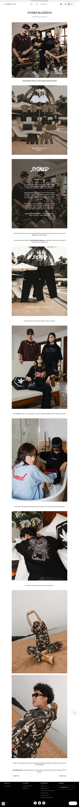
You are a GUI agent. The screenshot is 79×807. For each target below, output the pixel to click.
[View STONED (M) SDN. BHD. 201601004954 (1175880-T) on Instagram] (43, 803)
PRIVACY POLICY (45, 788)
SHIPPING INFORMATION (47, 797)
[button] (75, 712)
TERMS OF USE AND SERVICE (48, 790)
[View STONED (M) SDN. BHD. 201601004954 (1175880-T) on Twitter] (39, 803)
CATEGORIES (43, 4)
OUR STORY (7, 786)
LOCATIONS (25, 783)
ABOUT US (7, 783)
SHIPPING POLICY (45, 795)
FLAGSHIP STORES (27, 786)
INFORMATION (44, 783)
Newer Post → (63, 776)
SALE (37, 4)
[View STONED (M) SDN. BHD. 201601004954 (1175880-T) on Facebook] (35, 803)
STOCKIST (25, 788)
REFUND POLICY (45, 793)
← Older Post (15, 776)
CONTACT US (44, 786)
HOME (31, 4)
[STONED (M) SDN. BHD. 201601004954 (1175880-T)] (10, 4)
